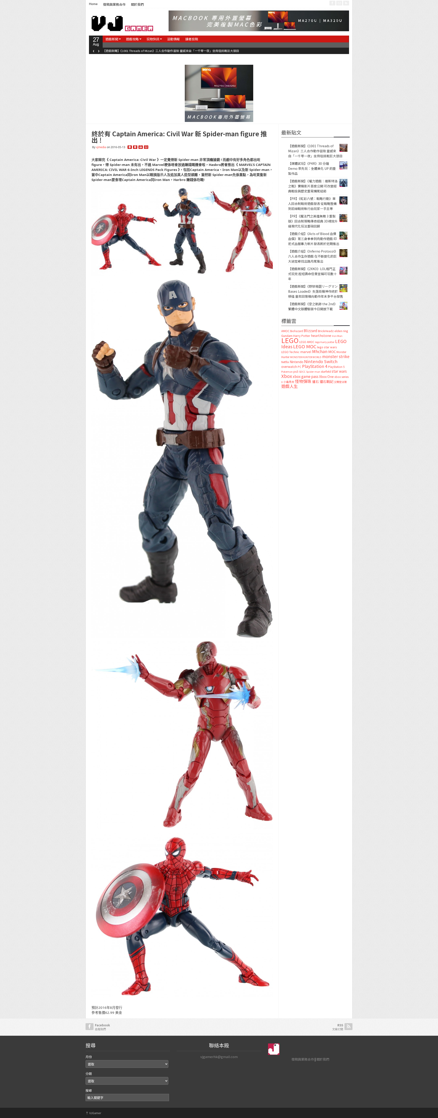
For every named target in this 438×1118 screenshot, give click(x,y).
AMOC (285, 331)
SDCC (302, 371)
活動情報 (173, 39)
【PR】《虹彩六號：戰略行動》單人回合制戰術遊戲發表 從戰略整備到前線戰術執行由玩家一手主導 (312, 203)
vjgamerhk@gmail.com (219, 1056)
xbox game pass (305, 376)
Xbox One (326, 376)
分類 (89, 1073)
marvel (305, 351)
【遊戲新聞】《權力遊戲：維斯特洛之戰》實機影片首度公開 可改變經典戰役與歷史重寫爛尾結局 (313, 186)
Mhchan (320, 351)
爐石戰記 (326, 381)
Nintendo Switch (320, 361)
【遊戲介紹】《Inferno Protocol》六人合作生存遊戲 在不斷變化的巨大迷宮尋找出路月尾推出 (313, 256)
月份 (89, 1056)
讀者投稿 (191, 39)
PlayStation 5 (336, 367)
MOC (332, 351)
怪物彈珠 (303, 381)
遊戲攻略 (132, 39)
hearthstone (321, 335)
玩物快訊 (152, 39)
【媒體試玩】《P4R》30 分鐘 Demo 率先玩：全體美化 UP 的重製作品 (154, 51)
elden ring (341, 331)
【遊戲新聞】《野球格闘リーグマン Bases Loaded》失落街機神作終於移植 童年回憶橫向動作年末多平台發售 (315, 291)
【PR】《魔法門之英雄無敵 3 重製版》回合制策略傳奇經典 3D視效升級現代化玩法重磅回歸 (313, 221)
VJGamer (93, 1113)
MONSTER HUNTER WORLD (305, 357)
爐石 (315, 381)
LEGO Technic (290, 352)
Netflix (285, 362)
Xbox (286, 376)
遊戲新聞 (111, 39)
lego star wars (327, 347)
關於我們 (137, 4)
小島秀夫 (288, 382)
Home (93, 4)
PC (299, 367)
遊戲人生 (289, 386)
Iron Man (337, 336)
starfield (326, 371)
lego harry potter (324, 342)
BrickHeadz (326, 331)
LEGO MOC (304, 346)
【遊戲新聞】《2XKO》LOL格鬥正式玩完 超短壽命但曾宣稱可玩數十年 (312, 273)
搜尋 (89, 1090)
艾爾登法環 (340, 382)
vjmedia (101, 147)
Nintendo (296, 361)
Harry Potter (301, 335)
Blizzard (310, 330)
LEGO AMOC (306, 342)
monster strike (335, 356)
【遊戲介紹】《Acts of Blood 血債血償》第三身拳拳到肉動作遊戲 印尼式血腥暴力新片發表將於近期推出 (313, 238)
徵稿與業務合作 (114, 4)
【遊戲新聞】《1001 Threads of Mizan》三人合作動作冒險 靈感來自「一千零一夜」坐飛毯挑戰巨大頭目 (315, 151)
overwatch (289, 366)
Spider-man (313, 371)
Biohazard (296, 331)
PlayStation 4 (314, 366)
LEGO (290, 340)
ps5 (295, 371)
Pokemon (287, 371)
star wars (339, 371)
